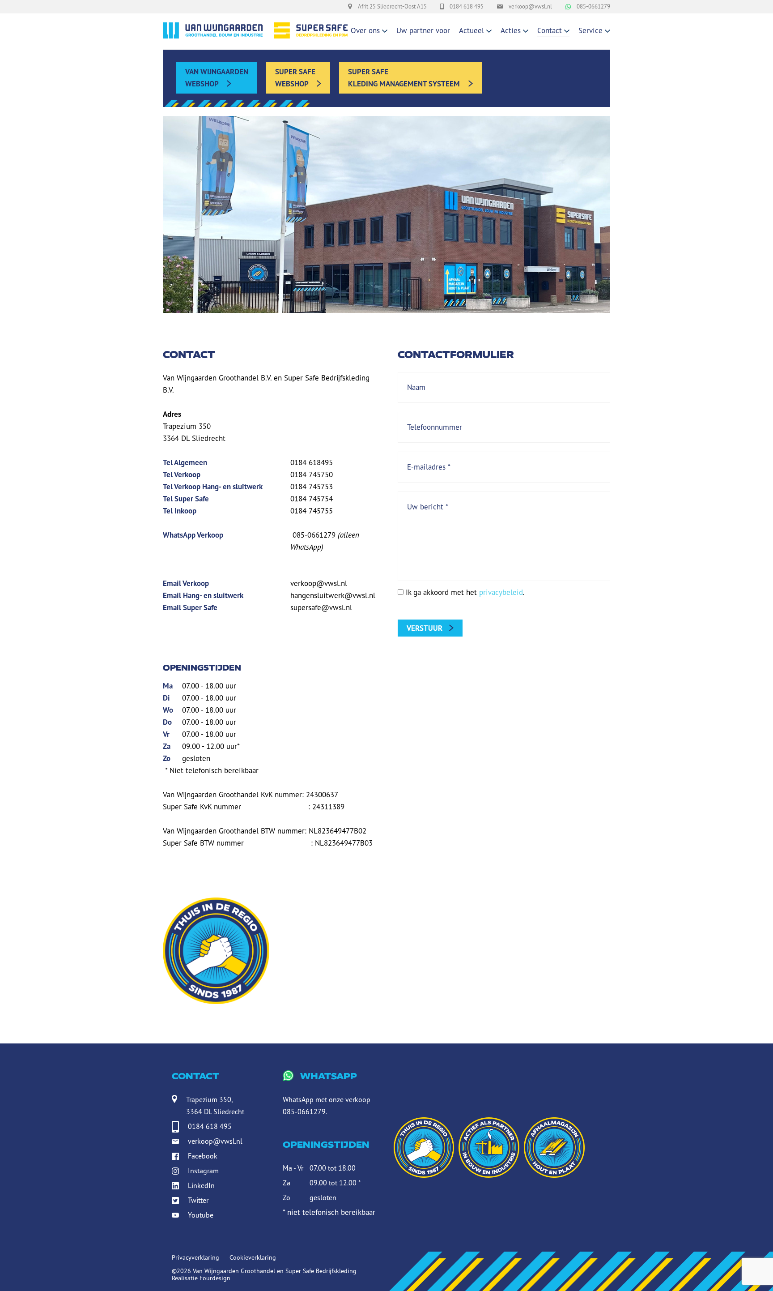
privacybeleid (501, 592)
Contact (549, 30)
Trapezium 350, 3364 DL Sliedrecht (215, 1105)
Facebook (202, 1155)
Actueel (471, 30)
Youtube (200, 1214)
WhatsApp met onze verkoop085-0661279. (326, 1093)
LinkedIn (201, 1185)
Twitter (198, 1200)
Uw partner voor (423, 30)
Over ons (365, 30)
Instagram (203, 1170)
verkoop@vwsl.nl (215, 1141)
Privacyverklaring (195, 1257)
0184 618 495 (210, 1126)
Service (590, 30)
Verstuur (424, 628)
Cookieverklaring (252, 1257)
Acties (511, 30)
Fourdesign (215, 1278)
